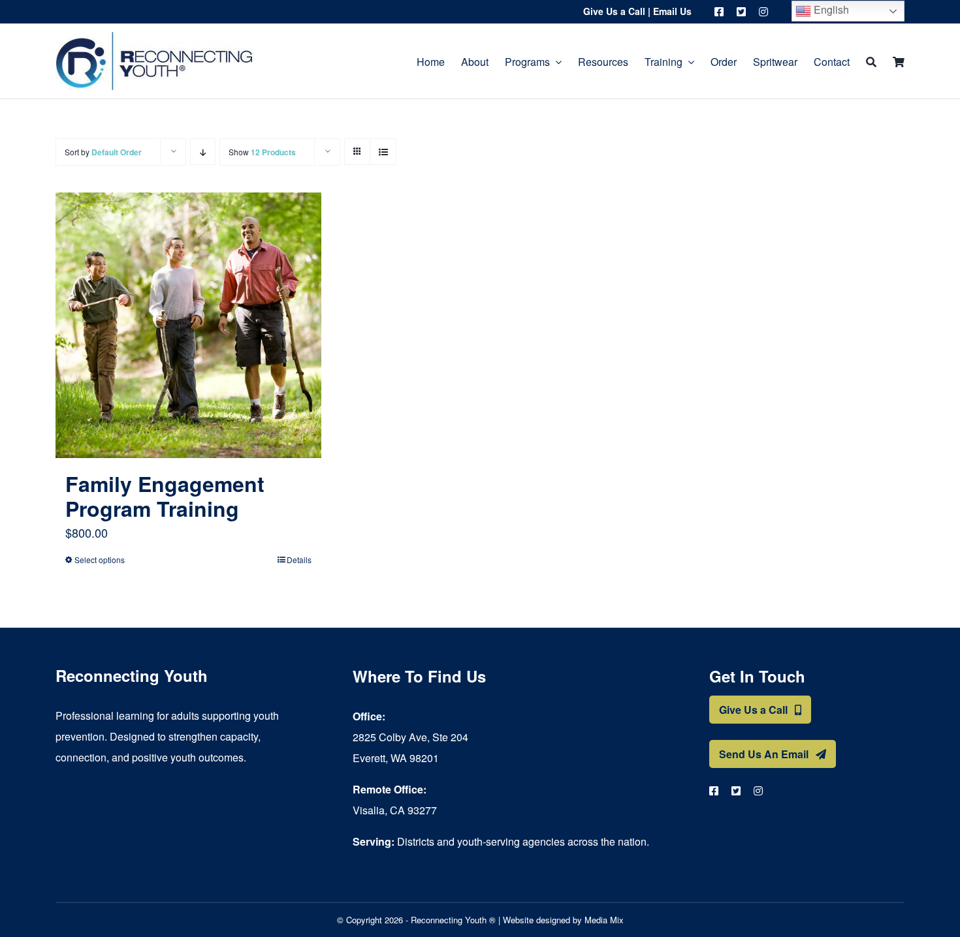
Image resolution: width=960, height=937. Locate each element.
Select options (99, 559)
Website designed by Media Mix (563, 920)
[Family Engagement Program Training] (188, 325)
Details (299, 559)
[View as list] (383, 151)
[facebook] (719, 12)
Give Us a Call (614, 11)
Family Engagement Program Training (164, 495)
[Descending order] (203, 151)
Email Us (672, 11)
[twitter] (741, 12)
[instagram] (763, 12)
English (830, 9)
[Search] (871, 61)
